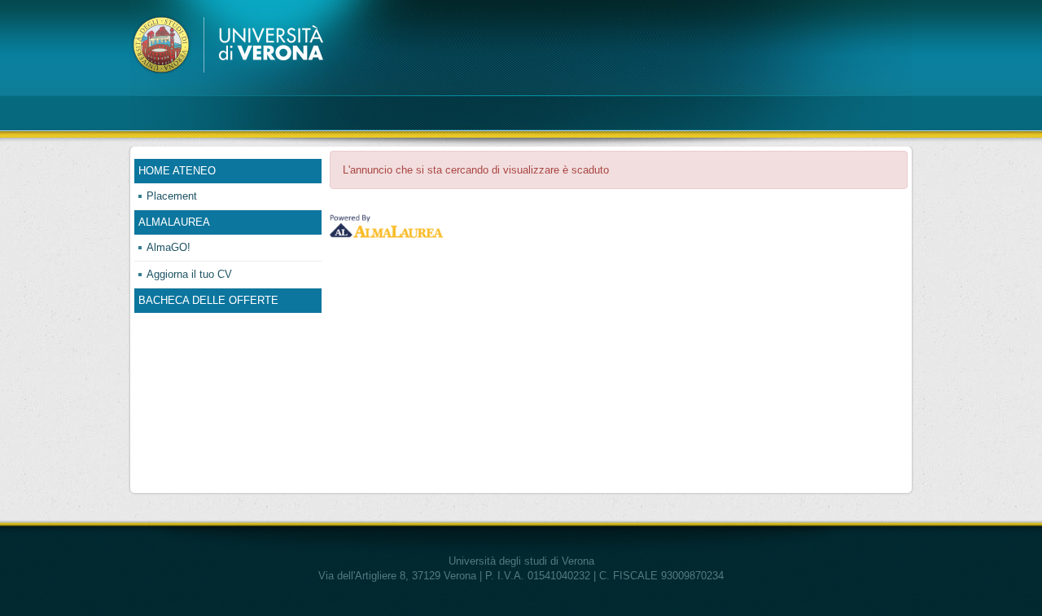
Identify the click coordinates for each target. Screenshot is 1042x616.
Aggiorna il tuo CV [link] (189, 274)
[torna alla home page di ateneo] (230, 44)
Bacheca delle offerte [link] (208, 300)
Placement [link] (172, 196)
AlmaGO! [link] (168, 247)
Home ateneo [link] (177, 171)
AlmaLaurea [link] (174, 222)
